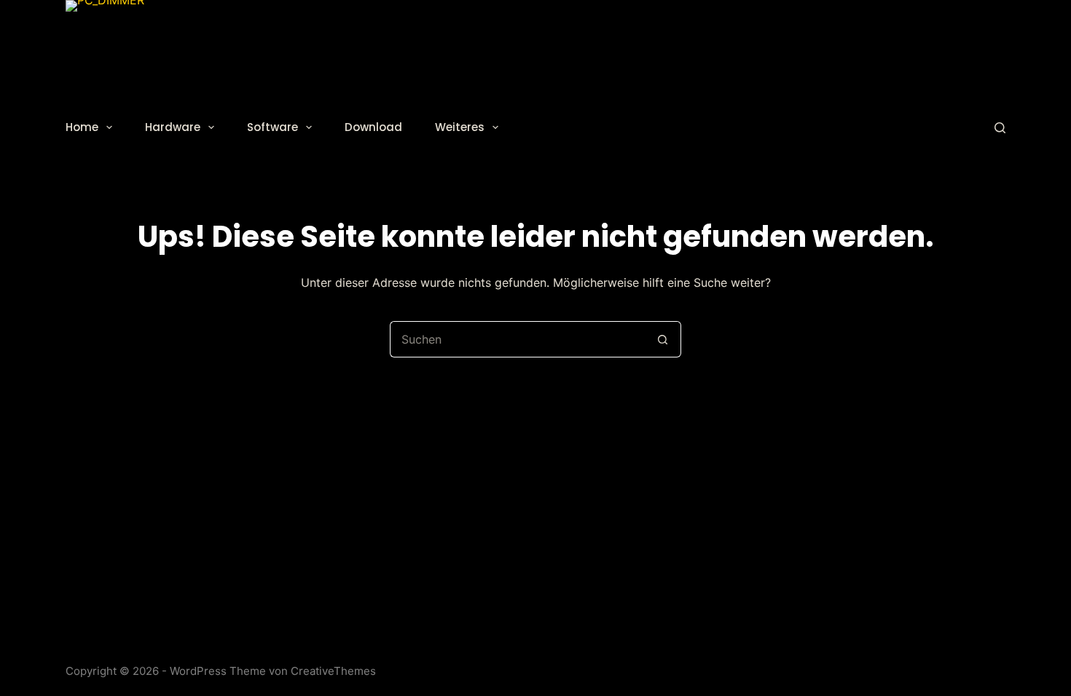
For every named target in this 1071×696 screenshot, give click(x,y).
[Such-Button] (663, 339)
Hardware (172, 127)
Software (272, 127)
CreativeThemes (333, 671)
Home (82, 127)
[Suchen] (999, 127)
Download (373, 127)
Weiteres (459, 127)
